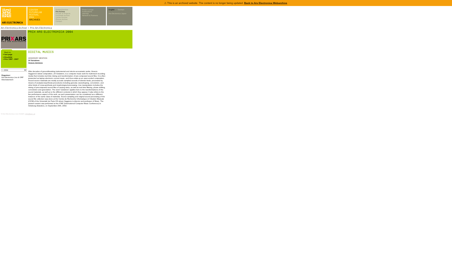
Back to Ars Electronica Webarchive (265, 3)
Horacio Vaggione (35, 63)
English (112, 10)
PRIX (31, 17)
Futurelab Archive (63, 15)
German (121, 10)
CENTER (33, 10)
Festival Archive (62, 10)
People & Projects (63, 13)
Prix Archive (60, 12)
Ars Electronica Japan (117, 13)
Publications (87, 12)
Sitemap (85, 13)
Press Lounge (88, 10)
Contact (59, 21)
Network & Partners (90, 15)
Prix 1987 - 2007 (11, 59)
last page (8, 54)
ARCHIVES (34, 20)
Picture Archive (62, 19)
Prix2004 (8, 57)
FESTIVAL (34, 15)
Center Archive (61, 17)
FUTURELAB (35, 12)
